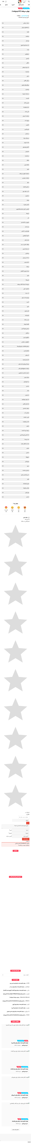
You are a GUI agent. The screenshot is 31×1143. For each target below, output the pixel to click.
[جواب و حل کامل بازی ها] (22, 1)
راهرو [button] (28, 426)
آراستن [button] (27, 58)
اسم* (10, 830)
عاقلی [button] (27, 63)
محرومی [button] (27, 151)
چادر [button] (28, 390)
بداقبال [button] (27, 333)
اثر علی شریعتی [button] (25, 67)
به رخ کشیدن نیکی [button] (25, 475)
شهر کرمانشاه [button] (26, 484)
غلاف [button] (28, 160)
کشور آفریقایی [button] (26, 236)
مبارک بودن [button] (26, 377)
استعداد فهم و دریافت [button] (24, 174)
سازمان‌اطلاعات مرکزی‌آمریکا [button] (23, 346)
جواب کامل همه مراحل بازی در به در (17, 987)
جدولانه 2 (20, 8)
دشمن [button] (27, 452)
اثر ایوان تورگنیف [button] (25, 399)
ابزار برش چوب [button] (26, 360)
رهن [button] (28, 275)
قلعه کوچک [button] (26, 324)
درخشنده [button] (27, 156)
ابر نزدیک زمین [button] (26, 249)
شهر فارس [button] (27, 129)
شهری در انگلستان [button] (25, 222)
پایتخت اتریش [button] (26, 116)
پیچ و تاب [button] (27, 120)
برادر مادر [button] (27, 227)
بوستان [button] (27, 41)
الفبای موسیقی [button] (26, 147)
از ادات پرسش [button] (26, 258)
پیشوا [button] (27, 266)
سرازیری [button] (27, 196)
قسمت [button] (27, 98)
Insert (29, 1142)
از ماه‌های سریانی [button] (25, 27)
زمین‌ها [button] (27, 280)
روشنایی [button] (27, 253)
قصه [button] (28, 32)
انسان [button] (27, 497)
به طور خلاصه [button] (26, 187)
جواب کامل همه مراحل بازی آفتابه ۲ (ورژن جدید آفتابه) (14, 990)
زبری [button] (28, 466)
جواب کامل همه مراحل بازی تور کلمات (19, 1069)
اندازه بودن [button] (26, 262)
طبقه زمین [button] (26, 165)
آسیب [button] (27, 302)
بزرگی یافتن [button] (26, 80)
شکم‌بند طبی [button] (26, 289)
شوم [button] (28, 169)
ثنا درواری (27, 1011)
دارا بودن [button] (27, 395)
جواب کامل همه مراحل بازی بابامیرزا (19, 1043)
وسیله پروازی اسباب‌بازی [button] (24, 364)
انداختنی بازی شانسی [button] (24, 435)
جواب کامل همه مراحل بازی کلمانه (20, 1121)
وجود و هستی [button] (26, 408)
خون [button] (28, 306)
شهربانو (19, 1093)
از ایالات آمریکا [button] (26, 94)
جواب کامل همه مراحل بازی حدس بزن (17, 983)
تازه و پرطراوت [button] (26, 422)
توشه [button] (28, 200)
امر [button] (28, 218)
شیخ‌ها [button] (27, 457)
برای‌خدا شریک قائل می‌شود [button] (23, 284)
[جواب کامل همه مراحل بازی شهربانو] (15, 1084)
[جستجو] (6, 1)
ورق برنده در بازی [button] (25, 298)
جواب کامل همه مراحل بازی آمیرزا (18, 1008)
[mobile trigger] (28, 1)
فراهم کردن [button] (26, 351)
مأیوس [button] (27, 125)
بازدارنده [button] (27, 72)
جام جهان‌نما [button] (26, 107)
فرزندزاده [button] (27, 315)
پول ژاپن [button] (27, 492)
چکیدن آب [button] (26, 413)
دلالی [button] (28, 76)
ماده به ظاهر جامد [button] (25, 444)
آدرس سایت (9, 836)
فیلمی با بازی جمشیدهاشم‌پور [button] (22, 209)
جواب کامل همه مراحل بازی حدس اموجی (15, 1011)
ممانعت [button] (27, 36)
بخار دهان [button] (27, 240)
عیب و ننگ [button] (26, 320)
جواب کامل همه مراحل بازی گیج (19, 1004)
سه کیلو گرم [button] (26, 382)
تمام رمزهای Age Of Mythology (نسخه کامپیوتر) (14, 994)
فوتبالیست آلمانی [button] (25, 231)
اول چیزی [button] (27, 311)
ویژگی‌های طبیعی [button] (25, 85)
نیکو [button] (28, 182)
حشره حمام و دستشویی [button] (24, 373)
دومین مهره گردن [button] (25, 328)
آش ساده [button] (27, 111)
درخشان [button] (27, 134)
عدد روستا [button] (27, 439)
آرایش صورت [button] (26, 204)
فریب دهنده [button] (26, 417)
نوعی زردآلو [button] (26, 103)
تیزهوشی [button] (27, 54)
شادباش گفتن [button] (26, 404)
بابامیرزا (26, 1040)
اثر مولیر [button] (27, 355)
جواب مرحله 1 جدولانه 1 (14, 997)
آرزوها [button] (27, 213)
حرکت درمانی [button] (26, 23)
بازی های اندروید (26, 8)
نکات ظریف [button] (26, 142)
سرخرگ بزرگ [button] (26, 138)
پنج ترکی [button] (27, 461)
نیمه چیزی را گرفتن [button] (25, 271)
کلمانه (19, 1119)
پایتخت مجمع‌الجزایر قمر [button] (24, 368)
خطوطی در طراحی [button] (25, 342)
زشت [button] (28, 49)
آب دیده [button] (27, 293)
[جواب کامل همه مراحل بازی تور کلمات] (15, 1058)
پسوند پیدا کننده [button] (25, 430)
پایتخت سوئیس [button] (25, 178)
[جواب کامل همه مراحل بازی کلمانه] (15, 1110)
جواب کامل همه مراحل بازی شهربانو (20, 1095)
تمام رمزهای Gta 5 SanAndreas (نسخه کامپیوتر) (13, 1001)
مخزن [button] (27, 448)
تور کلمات (18, 1066)
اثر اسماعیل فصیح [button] (25, 45)
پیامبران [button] (27, 89)
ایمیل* (10, 833)
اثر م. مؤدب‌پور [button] (26, 191)
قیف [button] (28, 479)
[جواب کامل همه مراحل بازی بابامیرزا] (15, 1032)
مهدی (28, 1008)
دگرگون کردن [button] (26, 337)
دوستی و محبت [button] (25, 470)
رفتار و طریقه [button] (26, 488)
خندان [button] (27, 386)
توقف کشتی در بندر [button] (25, 244)
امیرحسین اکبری (25, 1045)
